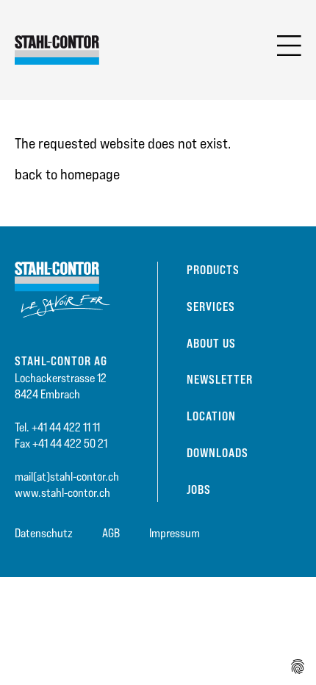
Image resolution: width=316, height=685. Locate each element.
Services (211, 306)
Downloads (217, 452)
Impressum (174, 533)
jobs (199, 489)
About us (211, 343)
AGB (111, 533)
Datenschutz (44, 533)
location (211, 416)
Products (213, 269)
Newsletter (220, 379)
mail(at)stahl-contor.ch (67, 477)
